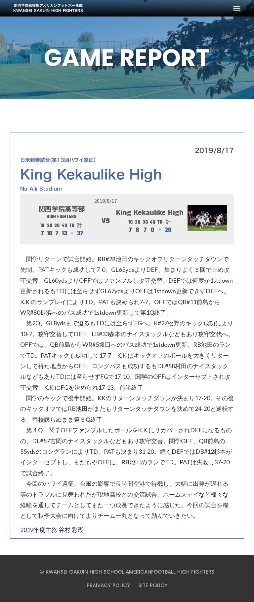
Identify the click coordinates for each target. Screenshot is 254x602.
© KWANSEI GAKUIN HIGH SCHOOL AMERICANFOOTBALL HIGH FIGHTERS (127, 571)
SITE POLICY (152, 585)
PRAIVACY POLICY (108, 585)
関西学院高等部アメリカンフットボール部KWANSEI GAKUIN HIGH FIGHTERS (48, 8)
